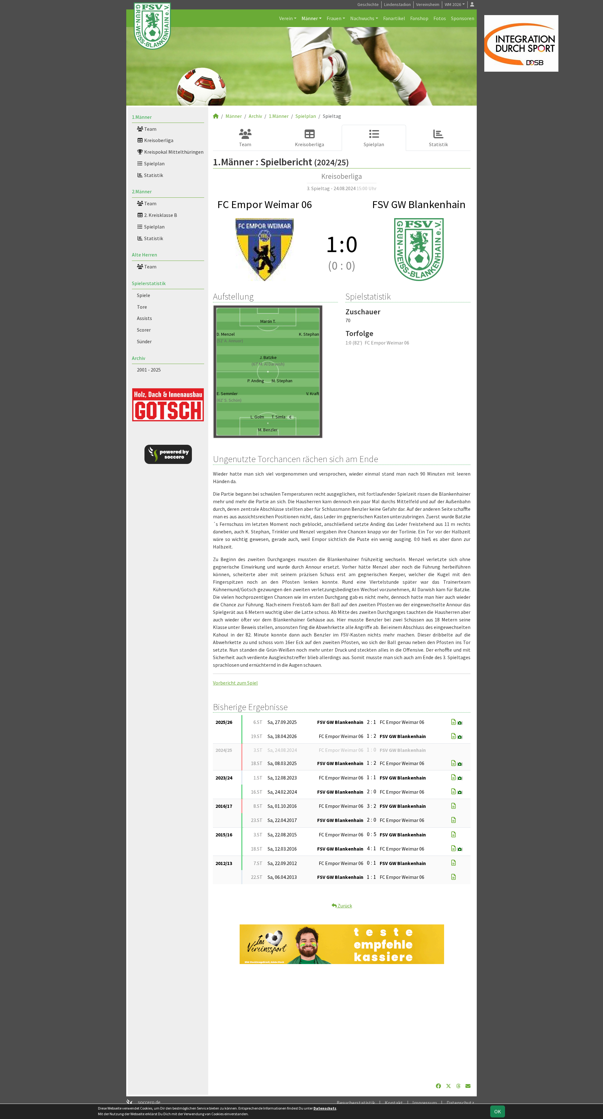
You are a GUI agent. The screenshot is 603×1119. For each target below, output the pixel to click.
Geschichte (368, 4)
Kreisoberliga (158, 140)
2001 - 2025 (149, 370)
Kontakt (394, 1103)
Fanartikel (394, 18)
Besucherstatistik (356, 1103)
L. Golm (257, 417)
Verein (286, 18)
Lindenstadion (397, 4)
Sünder (144, 341)
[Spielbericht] (453, 722)
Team (149, 129)
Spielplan (154, 163)
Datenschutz (460, 1103)
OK (497, 1111)
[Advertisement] (341, 1023)
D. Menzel (226, 334)
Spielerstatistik (149, 283)
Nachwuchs (362, 18)
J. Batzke (268, 357)
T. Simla (281, 417)
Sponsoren (462, 18)
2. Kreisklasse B (160, 215)
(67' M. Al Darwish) (268, 364)
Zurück (344, 905)
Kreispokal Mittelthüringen (173, 152)
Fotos (439, 18)
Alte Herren (144, 254)
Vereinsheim (427, 4)
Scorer (144, 330)
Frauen (334, 18)
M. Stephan (282, 380)
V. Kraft (312, 393)
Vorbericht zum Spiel (235, 683)
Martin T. (268, 321)
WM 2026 (453, 4)
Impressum (424, 1103)
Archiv (138, 358)
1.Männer (142, 117)
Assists (144, 318)
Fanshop (419, 18)
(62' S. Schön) (229, 400)
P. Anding (255, 380)
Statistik (153, 175)
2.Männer (142, 191)
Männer (310, 18)
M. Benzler (268, 430)
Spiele (143, 295)
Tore (142, 307)
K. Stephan (309, 334)
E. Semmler (227, 393)
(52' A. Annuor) (230, 341)
